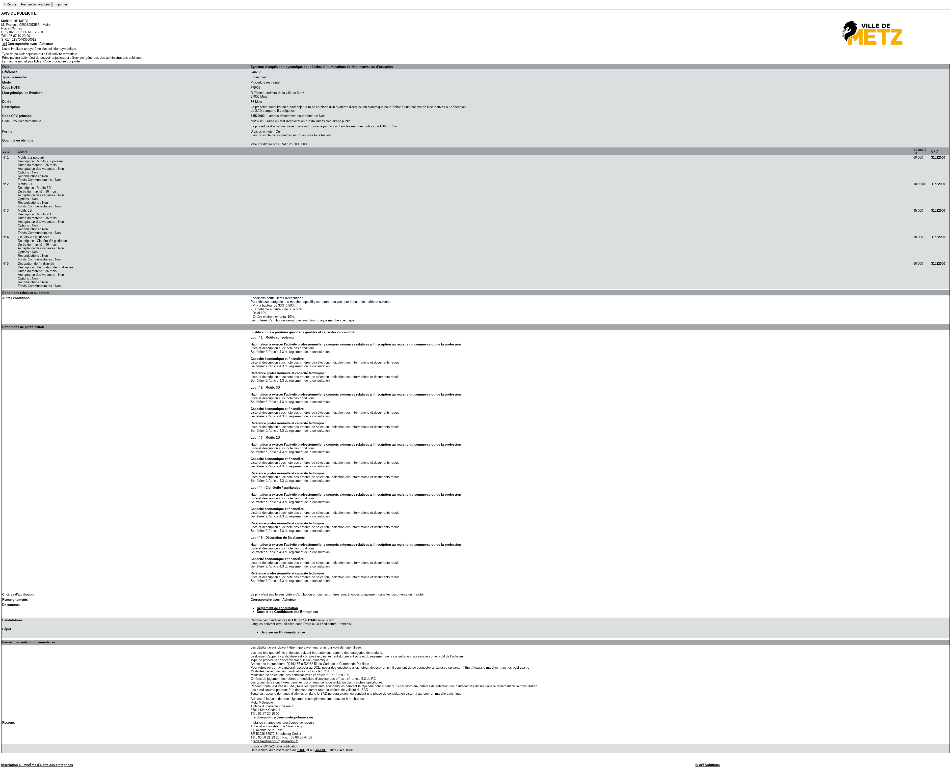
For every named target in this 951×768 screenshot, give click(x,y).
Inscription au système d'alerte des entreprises (37, 765)
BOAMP (320, 750)
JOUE (301, 750)
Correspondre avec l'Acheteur (30, 44)
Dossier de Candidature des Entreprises (287, 612)
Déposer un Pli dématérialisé (283, 632)
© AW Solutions (707, 765)
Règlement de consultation (277, 608)
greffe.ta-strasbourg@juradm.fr (274, 741)
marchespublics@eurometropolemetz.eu (282, 717)
